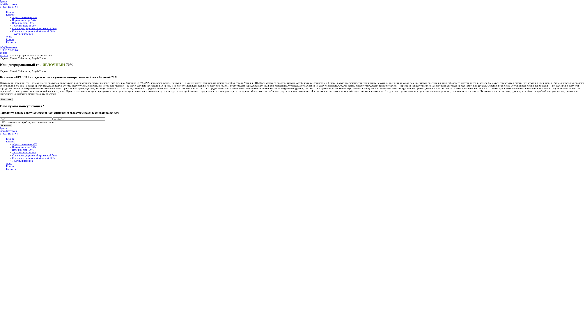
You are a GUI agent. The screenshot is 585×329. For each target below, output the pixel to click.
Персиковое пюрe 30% (24, 20)
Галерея (10, 39)
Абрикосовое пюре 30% (24, 17)
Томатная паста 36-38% (24, 25)
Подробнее (6, 99)
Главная (10, 12)
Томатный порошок (22, 34)
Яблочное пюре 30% (23, 23)
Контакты (11, 42)
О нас (9, 36)
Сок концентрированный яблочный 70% (33, 31)
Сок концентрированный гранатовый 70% (34, 28)
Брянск (3, 1)
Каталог (10, 14)
